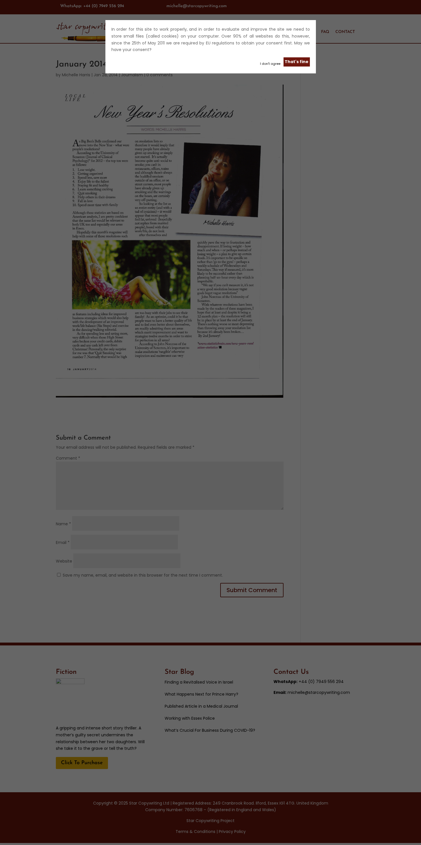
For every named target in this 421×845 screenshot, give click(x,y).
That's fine (296, 62)
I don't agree (270, 63)
